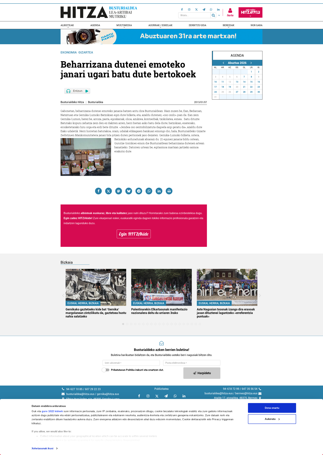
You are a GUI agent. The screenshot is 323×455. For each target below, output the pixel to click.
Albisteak (67, 25)
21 (244, 87)
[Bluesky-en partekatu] (128, 191)
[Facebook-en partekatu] (98, 191)
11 (223, 82)
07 (205, 102)
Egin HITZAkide (134, 234)
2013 (197, 102)
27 (217, 72)
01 (202, 102)
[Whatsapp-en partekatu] (149, 191)
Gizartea (85, 52)
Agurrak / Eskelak (160, 25)
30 (239, 72)
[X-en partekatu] (108, 191)
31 (246, 72)
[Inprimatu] (169, 191)
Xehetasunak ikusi (42, 448)
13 (237, 82)
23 (259, 87)
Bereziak (228, 25)
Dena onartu (272, 407)
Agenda (95, 25)
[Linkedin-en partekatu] (159, 191)
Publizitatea (161, 388)
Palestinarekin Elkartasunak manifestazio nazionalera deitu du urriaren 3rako (159, 311)
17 (215, 87)
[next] (251, 63)
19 (230, 87)
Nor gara (256, 25)
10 (215, 82)
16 (259, 82)
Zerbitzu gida (197, 25)
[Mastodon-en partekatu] (118, 191)
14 (244, 82)
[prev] (223, 63)
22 (251, 87)
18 (223, 87)
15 (251, 82)
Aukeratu (270, 419)
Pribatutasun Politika (123, 369)
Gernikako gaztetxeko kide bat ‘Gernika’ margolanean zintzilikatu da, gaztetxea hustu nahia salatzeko (96, 313)
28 (225, 72)
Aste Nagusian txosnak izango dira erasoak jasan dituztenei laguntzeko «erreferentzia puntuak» (226, 313)
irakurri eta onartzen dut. (137, 369)
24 (215, 92)
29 (232, 72)
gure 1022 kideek (52, 411)
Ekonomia (69, 52)
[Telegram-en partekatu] (138, 191)
